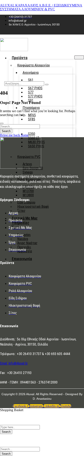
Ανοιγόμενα (31, 73)
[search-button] (46, 84)
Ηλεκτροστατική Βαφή (33, 206)
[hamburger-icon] (79, 57)
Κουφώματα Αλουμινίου (33, 65)
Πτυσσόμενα (31, 108)
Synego (28, 172)
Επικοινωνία (22, 258)
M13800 (28, 195)
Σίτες (21, 211)
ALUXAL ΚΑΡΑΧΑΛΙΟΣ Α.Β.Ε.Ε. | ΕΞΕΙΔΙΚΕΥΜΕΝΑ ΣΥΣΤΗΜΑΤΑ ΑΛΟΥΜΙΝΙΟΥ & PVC (41, 7)
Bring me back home (14, 135)
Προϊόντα (19, 57)
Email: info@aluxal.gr (14, 363)
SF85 (31, 119)
